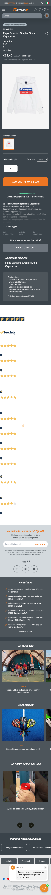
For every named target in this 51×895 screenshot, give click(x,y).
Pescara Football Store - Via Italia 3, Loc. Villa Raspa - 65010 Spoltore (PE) (25, 618)
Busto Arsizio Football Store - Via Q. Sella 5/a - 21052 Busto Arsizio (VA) (26, 611)
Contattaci (26, 861)
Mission (42, 861)
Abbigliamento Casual (14, 847)
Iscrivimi (40, 544)
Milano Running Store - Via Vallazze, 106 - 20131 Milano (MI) (24, 604)
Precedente (4, 342)
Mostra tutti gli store (25, 631)
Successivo (13, 342)
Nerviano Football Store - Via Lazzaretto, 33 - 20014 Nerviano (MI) (25, 625)
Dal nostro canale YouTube (25, 763)
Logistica (8, 861)
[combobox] (22, 15)
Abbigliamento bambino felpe (15, 25)
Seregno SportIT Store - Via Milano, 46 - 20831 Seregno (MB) (26, 590)
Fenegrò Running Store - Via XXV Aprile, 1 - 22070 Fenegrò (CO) (25, 597)
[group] (23, 673)
